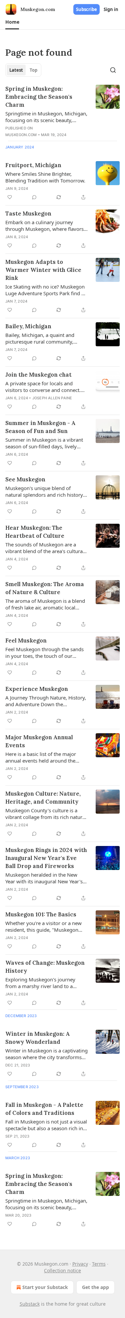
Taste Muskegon (28, 213)
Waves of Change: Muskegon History (45, 966)
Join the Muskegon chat (38, 374)
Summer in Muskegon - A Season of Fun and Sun (40, 427)
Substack (30, 1304)
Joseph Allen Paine (52, 398)
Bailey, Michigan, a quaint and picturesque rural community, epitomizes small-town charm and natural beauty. (44, 338)
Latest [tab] (16, 70)
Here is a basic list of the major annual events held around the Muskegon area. (40, 757)
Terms (99, 1264)
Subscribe (86, 9)
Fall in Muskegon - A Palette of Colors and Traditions (44, 1109)
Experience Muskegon (36, 689)
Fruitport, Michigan (33, 165)
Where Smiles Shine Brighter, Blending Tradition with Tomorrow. (45, 177)
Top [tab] (33, 70)
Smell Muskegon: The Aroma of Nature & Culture (44, 588)
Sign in (111, 9)
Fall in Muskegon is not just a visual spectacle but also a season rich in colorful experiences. (46, 1125)
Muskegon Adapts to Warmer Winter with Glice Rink (43, 270)
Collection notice (62, 1270)
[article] (62, 111)
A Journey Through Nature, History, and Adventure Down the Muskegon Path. (45, 701)
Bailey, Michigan (28, 326)
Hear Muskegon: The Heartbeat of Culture (34, 531)
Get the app (95, 1287)
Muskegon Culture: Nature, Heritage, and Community (43, 797)
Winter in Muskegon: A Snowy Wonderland (37, 1037)
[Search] (113, 70)
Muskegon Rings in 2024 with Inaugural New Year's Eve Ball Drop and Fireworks (46, 858)
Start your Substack (45, 1287)
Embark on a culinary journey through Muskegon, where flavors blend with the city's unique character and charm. (44, 225)
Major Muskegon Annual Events (39, 741)
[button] (12, 22)
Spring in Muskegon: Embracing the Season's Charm (38, 96)
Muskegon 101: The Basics (40, 914)
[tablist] (23, 70)
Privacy (80, 1264)
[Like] (9, 197)
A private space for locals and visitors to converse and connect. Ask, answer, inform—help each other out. (43, 386)
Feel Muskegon (26, 640)
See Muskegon (25, 479)
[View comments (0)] (34, 197)
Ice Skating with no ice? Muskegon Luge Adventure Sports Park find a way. (45, 290)
